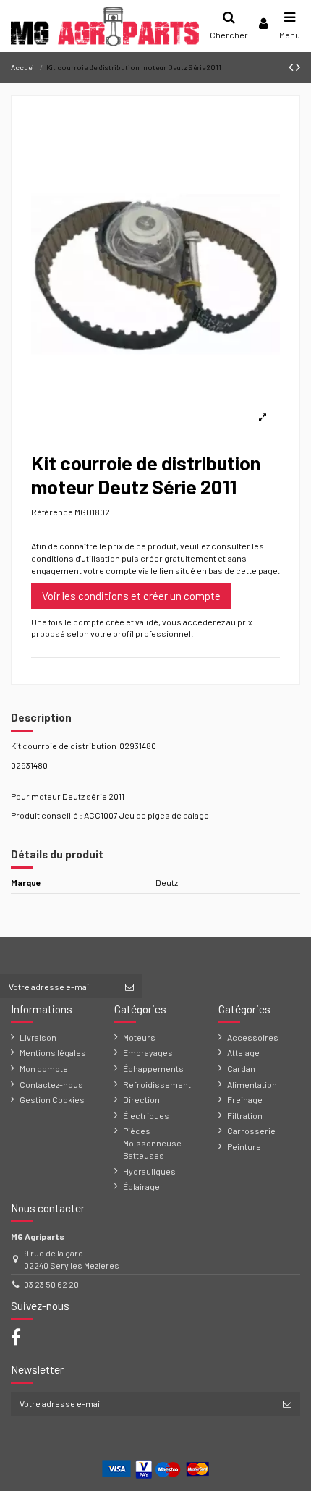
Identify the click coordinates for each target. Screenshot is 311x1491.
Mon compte (44, 1068)
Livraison (38, 1037)
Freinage (245, 1099)
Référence (52, 512)
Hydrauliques (149, 1171)
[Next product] (298, 67)
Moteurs (139, 1037)
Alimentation (252, 1084)
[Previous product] (292, 67)
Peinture (244, 1146)
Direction (141, 1099)
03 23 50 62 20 (51, 1284)
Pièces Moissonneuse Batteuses (152, 1142)
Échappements (153, 1068)
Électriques (146, 1115)
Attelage (243, 1052)
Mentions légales (53, 1052)
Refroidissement (157, 1084)
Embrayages (148, 1052)
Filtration (245, 1115)
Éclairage (141, 1186)
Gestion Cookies (52, 1099)
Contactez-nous (51, 1084)
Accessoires (252, 1037)
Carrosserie (251, 1130)
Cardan (241, 1068)
